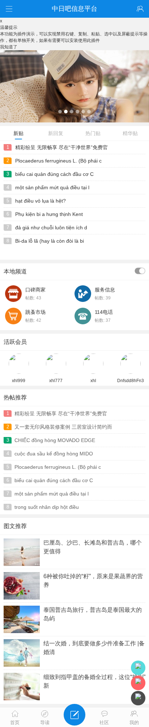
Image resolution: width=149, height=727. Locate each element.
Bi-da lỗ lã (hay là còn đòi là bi (49, 241)
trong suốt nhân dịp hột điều (46, 507)
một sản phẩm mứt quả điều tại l (52, 187)
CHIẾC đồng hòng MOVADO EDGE (54, 440)
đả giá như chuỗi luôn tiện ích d (51, 227)
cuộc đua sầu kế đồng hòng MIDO (53, 453)
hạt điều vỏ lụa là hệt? (40, 201)
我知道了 (8, 46)
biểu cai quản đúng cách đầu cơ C (54, 174)
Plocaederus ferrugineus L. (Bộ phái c (58, 161)
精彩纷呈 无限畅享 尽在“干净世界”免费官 (61, 147)
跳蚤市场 (35, 312)
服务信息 (105, 290)
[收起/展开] (140, 270)
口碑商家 (35, 290)
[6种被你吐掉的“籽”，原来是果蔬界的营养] (74, 121)
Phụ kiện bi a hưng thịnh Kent (49, 214)
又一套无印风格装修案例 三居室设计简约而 (63, 427)
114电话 (104, 312)
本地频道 (15, 271)
